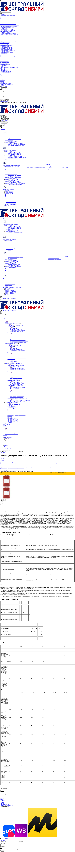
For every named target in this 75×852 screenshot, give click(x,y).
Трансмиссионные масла (15, 339)
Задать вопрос (4, 122)
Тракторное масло (13, 334)
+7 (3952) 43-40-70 (4, 86)
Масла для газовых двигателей (16, 378)
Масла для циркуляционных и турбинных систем (20, 400)
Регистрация (3, 123)
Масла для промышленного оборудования (16, 365)
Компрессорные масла (14, 373)
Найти (2, 846)
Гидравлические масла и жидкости (17, 368)
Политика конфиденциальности (6, 805)
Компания (2, 800)
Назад (7, 321)
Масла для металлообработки (16, 382)
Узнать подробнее (22, 849)
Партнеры (2, 803)
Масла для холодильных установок (17, 396)
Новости (2, 802)
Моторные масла (13, 328)
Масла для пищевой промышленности (17, 387)
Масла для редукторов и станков (16, 391)
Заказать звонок (4, 121)
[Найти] (1, 13)
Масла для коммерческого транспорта (15, 325)
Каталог (6, 322)
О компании (7, 429)
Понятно (2, 850)
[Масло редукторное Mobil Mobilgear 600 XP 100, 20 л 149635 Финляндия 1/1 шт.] (6, 486)
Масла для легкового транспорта (14, 345)
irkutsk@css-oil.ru (4, 101)
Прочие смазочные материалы (14, 404)
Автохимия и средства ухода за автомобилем (16, 415)
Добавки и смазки (13, 361)
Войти (7, 123)
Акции (1, 799)
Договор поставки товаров (5, 804)
